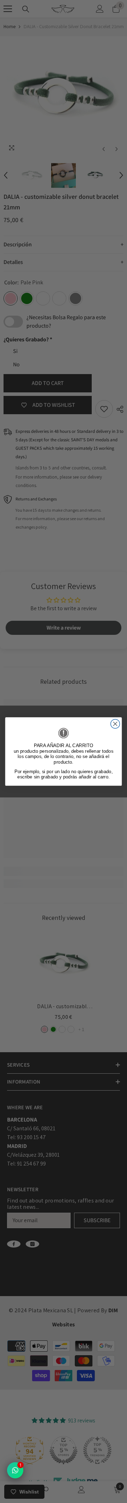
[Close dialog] (115, 723)
